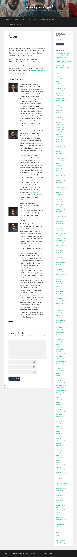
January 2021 (60, 235)
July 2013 (59, 453)
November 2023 (61, 153)
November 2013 (61, 443)
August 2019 (60, 276)
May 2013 (59, 457)
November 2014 (61, 414)
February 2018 (61, 320)
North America (61, 505)
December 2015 (61, 383)
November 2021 (61, 211)
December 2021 (61, 209)
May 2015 (59, 399)
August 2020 (60, 247)
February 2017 (61, 349)
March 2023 (60, 173)
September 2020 (61, 245)
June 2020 (60, 252)
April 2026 (60, 83)
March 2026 (60, 86)
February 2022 (61, 204)
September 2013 (61, 448)
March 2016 (60, 375)
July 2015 (59, 395)
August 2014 (60, 421)
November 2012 (61, 472)
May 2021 (59, 226)
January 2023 (60, 177)
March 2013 (60, 462)
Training (59, 522)
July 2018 (59, 308)
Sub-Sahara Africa (61, 519)
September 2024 (61, 129)
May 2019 (59, 284)
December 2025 (61, 93)
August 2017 (60, 334)
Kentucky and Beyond (38, 6)
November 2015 (61, 385)
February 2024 (61, 146)
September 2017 (61, 332)
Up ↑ (72, 553)
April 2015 (60, 402)
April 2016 (60, 373)
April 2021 (60, 228)
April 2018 (60, 315)
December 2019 (61, 267)
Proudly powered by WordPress (14, 553)
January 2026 (60, 91)
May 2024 (59, 139)
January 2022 (60, 206)
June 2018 (60, 310)
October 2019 (60, 272)
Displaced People (61, 488)
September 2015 (61, 390)
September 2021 (61, 216)
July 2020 (59, 250)
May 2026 (59, 81)
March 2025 (60, 115)
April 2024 (60, 141)
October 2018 (60, 301)
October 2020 (60, 243)
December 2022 (61, 180)
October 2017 (60, 329)
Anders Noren (47, 553)
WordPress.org (61, 543)
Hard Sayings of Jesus (63, 67)
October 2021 (60, 214)
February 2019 (61, 291)
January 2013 (60, 467)
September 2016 (61, 361)
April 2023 (60, 170)
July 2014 (59, 424)
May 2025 (59, 110)
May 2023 (59, 168)
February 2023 (61, 175)
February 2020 (61, 262)
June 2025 (60, 107)
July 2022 (59, 192)
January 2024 (60, 149)
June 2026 (60, 79)
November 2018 (61, 298)
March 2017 (60, 346)
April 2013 (60, 460)
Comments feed (61, 540)
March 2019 (60, 288)
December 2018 (61, 296)
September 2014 (61, 419)
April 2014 (60, 431)
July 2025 (59, 105)
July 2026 (59, 76)
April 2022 (60, 199)
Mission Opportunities (49, 19)
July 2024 (59, 134)
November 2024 (61, 124)
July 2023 (59, 163)
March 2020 (60, 260)
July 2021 (59, 221)
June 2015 (60, 397)
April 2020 (60, 257)
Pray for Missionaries (14, 24)
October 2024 (60, 127)
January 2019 (60, 293)
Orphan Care (60, 507)
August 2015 (60, 392)
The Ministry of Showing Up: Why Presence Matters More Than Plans (64, 61)
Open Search (71, 24)
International (60, 495)
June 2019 (60, 281)
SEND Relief (60, 517)
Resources (32, 19)
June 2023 (60, 165)
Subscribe (60, 44)
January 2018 (60, 322)
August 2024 (60, 132)
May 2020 (59, 255)
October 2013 (60, 445)
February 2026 (61, 88)
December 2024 (61, 122)
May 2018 (59, 313)
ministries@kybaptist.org (38, 71)
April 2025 (60, 112)
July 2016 (59, 366)
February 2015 (61, 407)
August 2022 (60, 190)
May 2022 (59, 197)
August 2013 (60, 450)
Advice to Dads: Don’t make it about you (62, 56)
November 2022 (61, 182)
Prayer (59, 512)
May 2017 (59, 342)
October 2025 (60, 98)
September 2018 (61, 303)
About (16, 19)
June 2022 (60, 194)
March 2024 (60, 144)
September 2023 (61, 158)
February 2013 (61, 465)
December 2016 (61, 354)
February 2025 (61, 117)
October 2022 (60, 185)
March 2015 (60, 404)
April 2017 (60, 344)
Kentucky (59, 498)
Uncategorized (61, 524)
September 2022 (61, 187)
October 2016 (60, 358)
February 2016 (61, 378)
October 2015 (60, 387)
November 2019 (61, 269)
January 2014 (60, 438)
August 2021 (60, 218)
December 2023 (61, 151)
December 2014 (61, 412)
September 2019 (61, 274)
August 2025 (60, 103)
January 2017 (60, 351)
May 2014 (59, 428)
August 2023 (60, 161)
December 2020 (61, 238)
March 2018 (60, 317)
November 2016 (61, 356)
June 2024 (60, 136)
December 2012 (61, 469)
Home (8, 19)
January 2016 (60, 380)
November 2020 (61, 240)
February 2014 (61, 436)
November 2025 (61, 95)
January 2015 (60, 409)
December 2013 (61, 440)
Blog (23, 19)
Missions (59, 502)
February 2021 (61, 233)
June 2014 (60, 426)
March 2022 (60, 202)
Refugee (59, 514)
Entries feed (60, 538)
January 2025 (60, 120)
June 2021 (60, 223)
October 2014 (60, 416)
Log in (58, 535)
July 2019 (59, 279)
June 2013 (60, 455)
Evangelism (60, 490)
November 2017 (61, 327)
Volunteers (60, 527)
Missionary (60, 500)
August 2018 (60, 305)
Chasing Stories (61, 65)
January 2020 (60, 264)
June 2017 (60, 339)
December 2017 (61, 325)
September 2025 (61, 100)
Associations (60, 481)
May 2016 (59, 371)
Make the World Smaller (63, 53)
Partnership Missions (62, 510)
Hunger (59, 493)
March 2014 (60, 433)
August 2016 (60, 363)
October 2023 (60, 156)
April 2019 (60, 286)
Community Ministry (62, 483)
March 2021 (60, 231)
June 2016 (60, 368)
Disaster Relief (61, 485)
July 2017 (59, 337)
